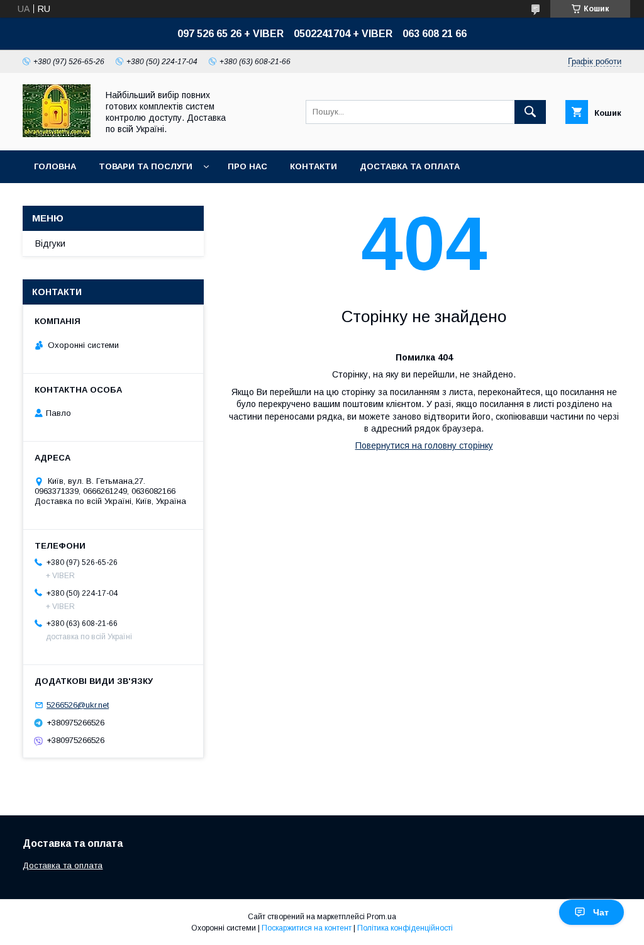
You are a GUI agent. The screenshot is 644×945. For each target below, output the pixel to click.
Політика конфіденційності (405, 928)
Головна (55, 166)
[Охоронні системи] (57, 134)
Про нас (247, 166)
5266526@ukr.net (78, 705)
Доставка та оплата (410, 166)
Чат (601, 912)
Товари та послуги (145, 166)
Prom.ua (381, 916)
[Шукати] (530, 112)
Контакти (313, 166)
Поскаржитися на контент (307, 928)
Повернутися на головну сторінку (424, 445)
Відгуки (50, 243)
